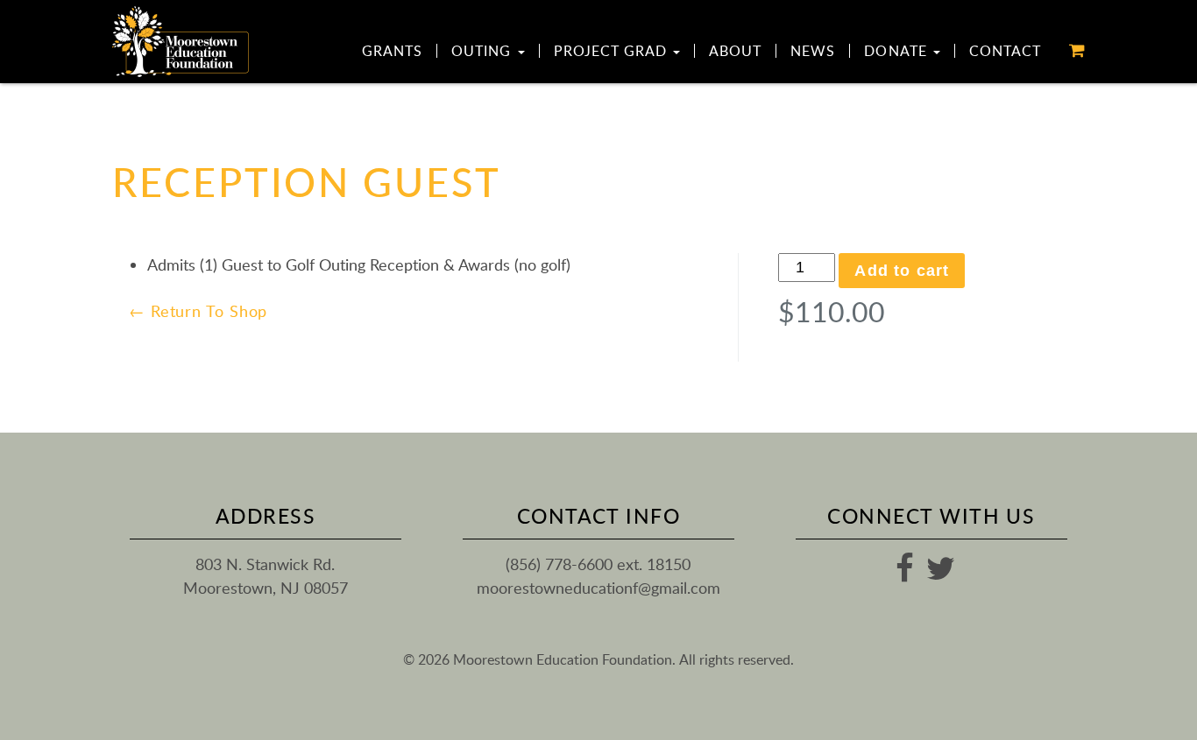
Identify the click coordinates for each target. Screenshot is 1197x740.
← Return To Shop (198, 310)
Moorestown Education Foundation (181, 41)
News (812, 51)
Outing (483, 51)
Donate (897, 51)
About (735, 51)
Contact (1005, 51)
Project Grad (613, 51)
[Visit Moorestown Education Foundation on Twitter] (940, 573)
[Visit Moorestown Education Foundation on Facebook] (905, 573)
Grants (392, 51)
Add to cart (901, 270)
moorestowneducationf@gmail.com (598, 587)
